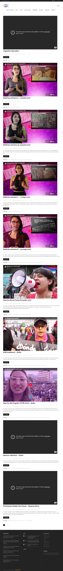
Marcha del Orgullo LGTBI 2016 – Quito (19, 403)
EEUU (12, 262)
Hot (22, 520)
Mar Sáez (29, 262)
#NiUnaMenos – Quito (12, 352)
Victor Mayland (30, 520)
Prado (31, 159)
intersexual (27, 417)
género (21, 314)
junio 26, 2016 (6, 509)
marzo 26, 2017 (6, 303)
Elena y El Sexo (17, 314)
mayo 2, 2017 (6, 200)
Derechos (9, 314)
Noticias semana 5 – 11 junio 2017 (16, 98)
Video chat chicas (46, 541)
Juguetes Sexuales (11, 51)
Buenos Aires (13, 520)
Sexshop (45, 539)
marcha (24, 314)
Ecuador (13, 314)
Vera (39, 262)
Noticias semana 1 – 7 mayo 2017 (16, 197)
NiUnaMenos (34, 365)
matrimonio (22, 159)
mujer (30, 365)
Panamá (12, 211)
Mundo (17, 148)
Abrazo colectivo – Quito (13, 455)
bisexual (9, 417)
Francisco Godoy (24, 262)
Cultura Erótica (30, 546)
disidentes (9, 262)
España (13, 159)
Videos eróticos (46, 537)
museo (25, 159)
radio (24, 520)
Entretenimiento (20, 509)
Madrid (18, 159)
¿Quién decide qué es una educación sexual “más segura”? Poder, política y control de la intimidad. (11, 541)
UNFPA (37, 262)
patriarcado (38, 365)
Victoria (42, 262)
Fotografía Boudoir (47, 546)
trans (49, 417)
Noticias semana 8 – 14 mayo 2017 (17, 249)
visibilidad (20, 211)
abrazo (9, 468)
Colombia (9, 159)
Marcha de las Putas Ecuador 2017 (17, 300)
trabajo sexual (18, 107)
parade (42, 417)
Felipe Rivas (16, 262)
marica (32, 262)
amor (11, 468)
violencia (29, 314)
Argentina (9, 520)
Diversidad (14, 148)
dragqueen (13, 417)
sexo (34, 262)
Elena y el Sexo (17, 54)
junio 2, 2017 (6, 101)
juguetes (9, 60)
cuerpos (9, 107)
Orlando (25, 468)
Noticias (14, 101)
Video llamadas (46, 544)
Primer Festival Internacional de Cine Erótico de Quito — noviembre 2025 (33, 537)
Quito (41, 365)
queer (45, 417)
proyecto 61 (16, 211)
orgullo (39, 417)
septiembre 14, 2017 (7, 54)
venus (26, 520)
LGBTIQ (15, 159)
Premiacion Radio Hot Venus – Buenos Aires (21, 506)
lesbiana (9, 211)
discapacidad (13, 107)
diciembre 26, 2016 (7, 355)
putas (26, 314)
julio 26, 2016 (6, 406)
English (54, 0)
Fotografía (19, 262)
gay (24, 417)
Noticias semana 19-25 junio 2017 (17, 145)
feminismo (21, 365)
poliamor (28, 159)
